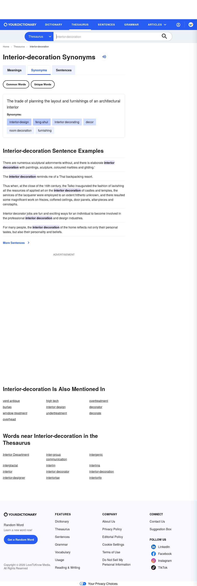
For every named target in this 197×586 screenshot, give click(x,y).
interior (7, 471)
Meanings (14, 70)
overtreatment (98, 400)
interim (50, 465)
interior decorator (57, 471)
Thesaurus (35, 36)
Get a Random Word (21, 539)
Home (6, 46)
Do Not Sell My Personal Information (116, 562)
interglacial (10, 465)
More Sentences (14, 243)
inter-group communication (56, 456)
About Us (108, 521)
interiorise (53, 477)
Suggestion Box (160, 529)
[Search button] (166, 36)
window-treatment (15, 413)
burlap (7, 407)
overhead (9, 419)
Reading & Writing (67, 567)
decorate (95, 413)
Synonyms (39, 70)
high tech (52, 400)
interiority (95, 477)
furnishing (45, 130)
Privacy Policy (112, 529)
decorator (95, 407)
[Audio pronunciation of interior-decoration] (104, 57)
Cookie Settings (113, 544)
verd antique (11, 400)
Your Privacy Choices (103, 583)
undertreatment (56, 413)
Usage (59, 560)
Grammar (61, 544)
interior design (56, 407)
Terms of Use (111, 552)
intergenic (96, 454)
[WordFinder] (191, 24)
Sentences (64, 70)
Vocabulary (62, 552)
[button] (178, 25)
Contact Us (157, 521)
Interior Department (16, 454)
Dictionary (62, 521)
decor (89, 122)
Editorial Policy (112, 537)
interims (94, 465)
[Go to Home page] (20, 24)
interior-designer (14, 477)
